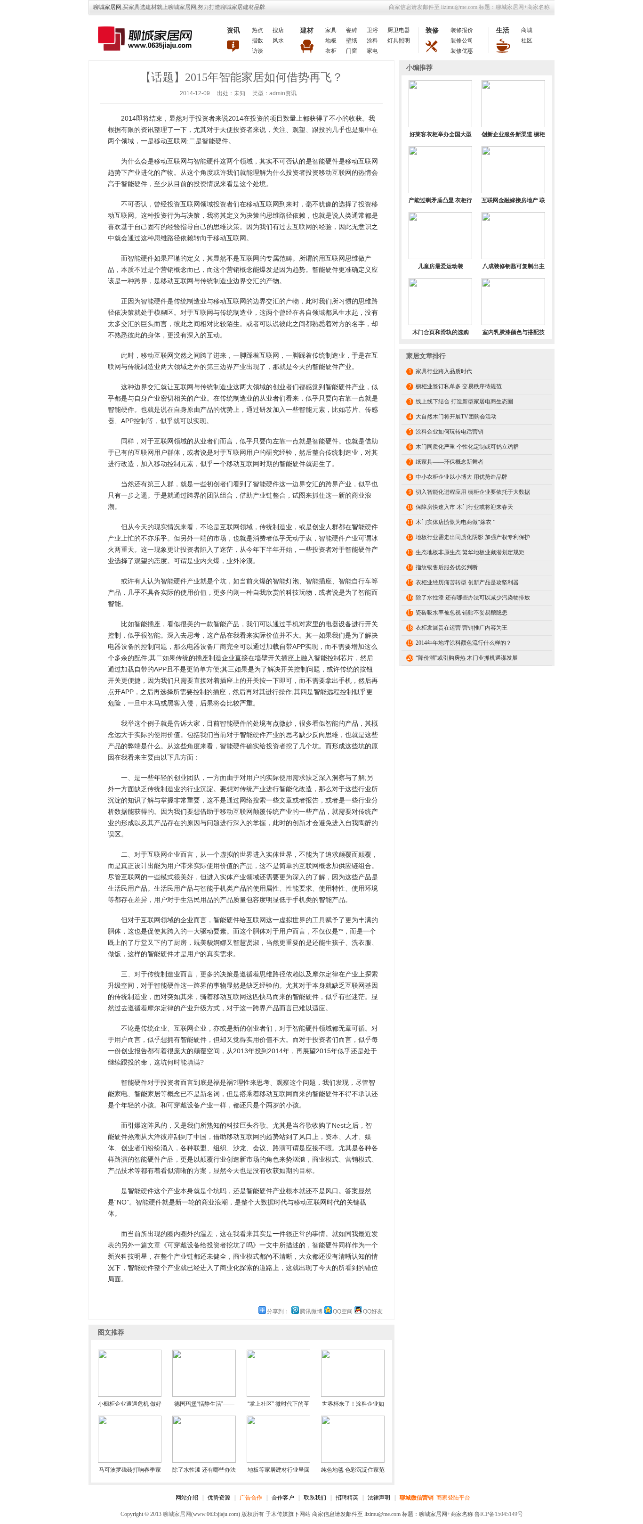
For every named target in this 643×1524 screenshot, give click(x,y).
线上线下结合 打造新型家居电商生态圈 (464, 401)
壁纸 (351, 40)
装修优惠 (461, 51)
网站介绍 (187, 1497)
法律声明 (379, 1497)
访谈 (257, 51)
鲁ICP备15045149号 (498, 1514)
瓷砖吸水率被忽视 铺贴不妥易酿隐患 (461, 612)
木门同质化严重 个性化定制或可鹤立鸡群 (467, 446)
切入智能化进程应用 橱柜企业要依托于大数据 (473, 492)
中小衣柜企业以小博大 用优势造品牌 (461, 477)
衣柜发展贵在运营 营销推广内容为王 (461, 627)
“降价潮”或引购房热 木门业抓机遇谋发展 (467, 658)
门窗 (351, 51)
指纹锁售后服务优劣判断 (447, 567)
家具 (331, 30)
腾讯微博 (311, 1311)
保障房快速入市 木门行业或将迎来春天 (464, 507)
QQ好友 (373, 1311)
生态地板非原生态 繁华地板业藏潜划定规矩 (470, 552)
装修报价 (461, 30)
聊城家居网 (107, 7)
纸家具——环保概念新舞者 (449, 462)
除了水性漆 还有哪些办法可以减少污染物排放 (473, 597)
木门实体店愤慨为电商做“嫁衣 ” (455, 522)
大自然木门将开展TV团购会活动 (456, 416)
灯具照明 (398, 40)
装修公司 (461, 40)
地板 (331, 40)
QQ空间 (343, 1311)
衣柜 (331, 51)
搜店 (278, 30)
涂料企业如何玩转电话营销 (449, 431)
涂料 (372, 40)
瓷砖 (351, 30)
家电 (372, 51)
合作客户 (283, 1497)
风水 (278, 40)
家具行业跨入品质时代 (444, 371)
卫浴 (372, 30)
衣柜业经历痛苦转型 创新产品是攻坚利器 (467, 582)
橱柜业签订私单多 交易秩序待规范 (459, 386)
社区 (526, 40)
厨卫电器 (398, 30)
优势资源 (219, 1497)
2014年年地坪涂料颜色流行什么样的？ (464, 642)
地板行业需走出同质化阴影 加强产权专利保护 (473, 537)
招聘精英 (347, 1497)
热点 (257, 30)
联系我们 (315, 1497)
